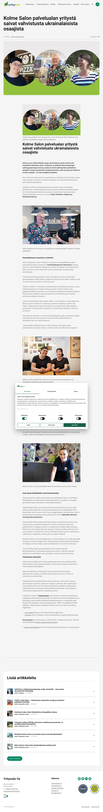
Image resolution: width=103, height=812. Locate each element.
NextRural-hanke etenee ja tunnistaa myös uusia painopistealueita (38, 734)
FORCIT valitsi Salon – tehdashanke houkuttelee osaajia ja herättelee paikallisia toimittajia (39, 701)
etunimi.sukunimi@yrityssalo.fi (46, 622)
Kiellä (28, 425)
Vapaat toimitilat (57, 788)
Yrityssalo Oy (12, 778)
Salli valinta (51, 425)
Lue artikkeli (29, 612)
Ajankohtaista (93, 36)
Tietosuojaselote (85, 806)
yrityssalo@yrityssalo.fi (12, 791)
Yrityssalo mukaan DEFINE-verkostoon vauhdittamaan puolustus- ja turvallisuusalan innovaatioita (38, 723)
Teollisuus (21, 693)
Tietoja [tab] (76, 391)
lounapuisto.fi (56, 793)
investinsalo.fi (56, 786)
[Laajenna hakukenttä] (97, 4)
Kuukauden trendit (19, 36)
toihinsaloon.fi (56, 783)
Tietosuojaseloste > (23, 409)
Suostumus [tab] (27, 391)
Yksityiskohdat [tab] (51, 391)
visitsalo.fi (54, 790)
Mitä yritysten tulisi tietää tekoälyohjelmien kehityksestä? (35, 745)
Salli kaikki (75, 425)
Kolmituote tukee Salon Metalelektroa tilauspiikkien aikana (35, 712)
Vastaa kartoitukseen (32, 627)
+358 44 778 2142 (11, 789)
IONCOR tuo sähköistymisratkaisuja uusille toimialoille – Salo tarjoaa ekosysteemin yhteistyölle (39, 690)
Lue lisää (28, 615)
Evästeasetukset (95, 806)
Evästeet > (20, 410)
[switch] (42, 418)
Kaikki (12, 36)
